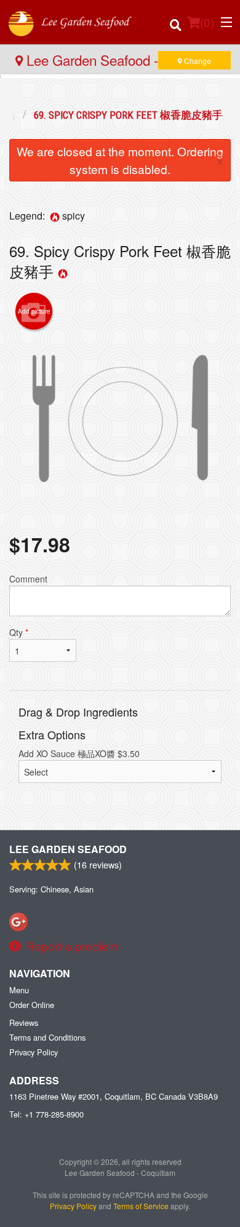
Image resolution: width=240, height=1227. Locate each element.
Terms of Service (141, 1206)
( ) (207, 22)
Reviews (23, 1022)
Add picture (34, 311)
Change (196, 60)
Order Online (31, 1005)
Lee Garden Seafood (68, 849)
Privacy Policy (33, 1052)
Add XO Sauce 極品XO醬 (79, 753)
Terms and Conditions (47, 1037)
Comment (28, 579)
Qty (18, 632)
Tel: (46, 1114)
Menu (19, 990)
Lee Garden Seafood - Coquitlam (123, 59)
